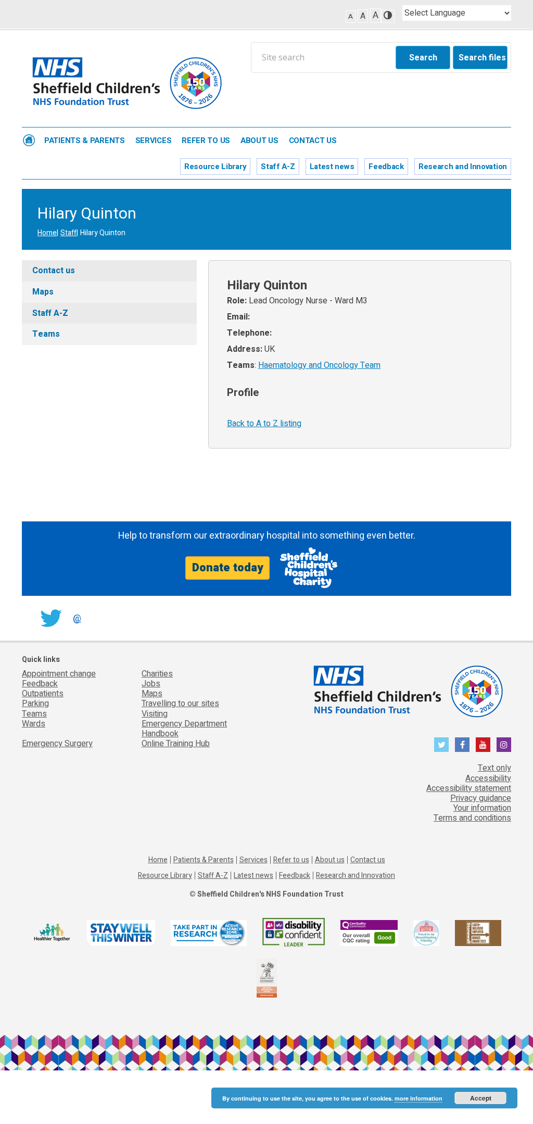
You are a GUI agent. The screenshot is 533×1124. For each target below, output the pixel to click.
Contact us (313, 140)
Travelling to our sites (180, 703)
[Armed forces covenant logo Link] (267, 977)
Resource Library (215, 166)
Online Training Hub (176, 743)
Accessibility (488, 778)
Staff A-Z (278, 166)
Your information (482, 808)
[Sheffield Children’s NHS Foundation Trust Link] (407, 689)
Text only (494, 768)
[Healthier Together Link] (51, 932)
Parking (35, 703)
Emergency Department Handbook (184, 729)
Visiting (155, 714)
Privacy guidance (480, 798)
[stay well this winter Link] (121, 932)
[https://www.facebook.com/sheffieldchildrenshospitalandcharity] (462, 744)
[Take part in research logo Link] (209, 932)
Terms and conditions (472, 818)
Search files (482, 58)
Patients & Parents (84, 140)
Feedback (386, 166)
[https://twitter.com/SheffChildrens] (441, 744)
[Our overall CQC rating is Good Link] (369, 932)
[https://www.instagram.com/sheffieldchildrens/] (504, 744)
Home (29, 140)
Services (153, 140)
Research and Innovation (462, 166)
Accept (480, 1098)
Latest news (332, 166)
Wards (33, 724)
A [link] (350, 16)
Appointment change (59, 674)
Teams (46, 334)
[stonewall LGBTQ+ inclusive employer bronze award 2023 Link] (478, 932)
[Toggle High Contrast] (388, 16)
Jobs (151, 684)
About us (259, 140)
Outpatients (43, 693)
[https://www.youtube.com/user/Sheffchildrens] (483, 744)
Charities (157, 674)
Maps (43, 292)
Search (423, 58)
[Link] (426, 932)
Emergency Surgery (57, 743)
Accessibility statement (468, 788)
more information (418, 1098)
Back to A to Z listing (264, 423)
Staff (68, 232)
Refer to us (206, 140)
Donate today (227, 567)
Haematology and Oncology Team (319, 365)
